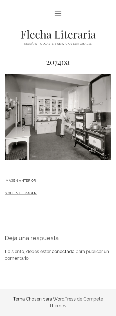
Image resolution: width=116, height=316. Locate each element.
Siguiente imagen (21, 193)
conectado (63, 251)
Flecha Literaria (58, 34)
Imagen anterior (20, 180)
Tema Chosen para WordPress (44, 299)
